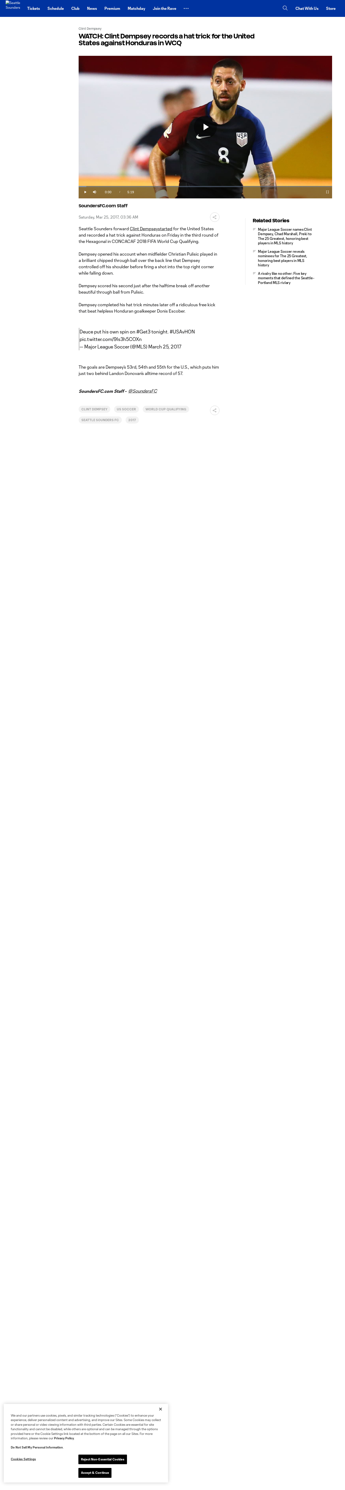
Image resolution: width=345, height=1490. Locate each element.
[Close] (160, 1409)
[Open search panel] (285, 8)
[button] (186, 8)
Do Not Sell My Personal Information (37, 1447)
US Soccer (126, 409)
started (165, 228)
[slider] (205, 186)
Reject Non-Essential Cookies (102, 1459)
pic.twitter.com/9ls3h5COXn (111, 339)
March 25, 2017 (164, 346)
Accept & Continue (95, 1473)
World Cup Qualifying (166, 409)
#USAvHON (182, 331)
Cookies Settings (23, 1459)
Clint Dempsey (144, 228)
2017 (132, 420)
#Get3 (143, 331)
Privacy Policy (64, 1438)
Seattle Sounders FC (100, 420)
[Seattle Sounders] (14, 8)
